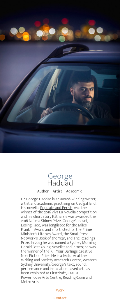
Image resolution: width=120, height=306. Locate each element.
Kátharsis (59, 216)
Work (60, 290)
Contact (60, 297)
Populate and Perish (56, 207)
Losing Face (30, 225)
